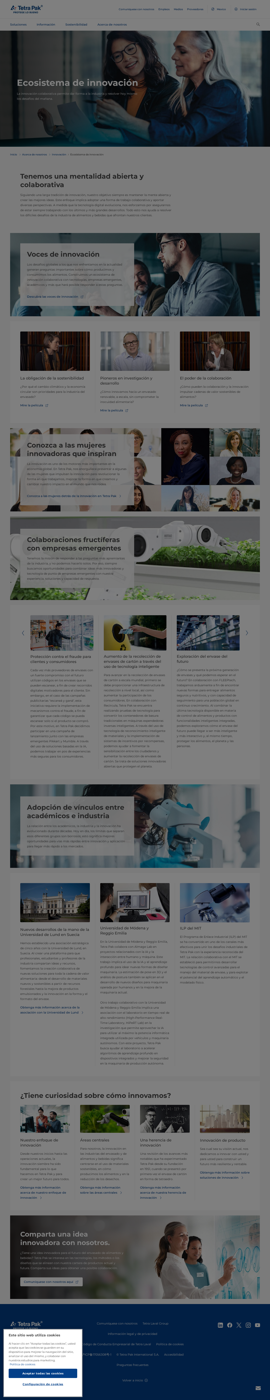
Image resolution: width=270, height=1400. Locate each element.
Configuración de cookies (43, 1384)
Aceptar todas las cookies (42, 1373)
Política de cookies (22, 1364)
